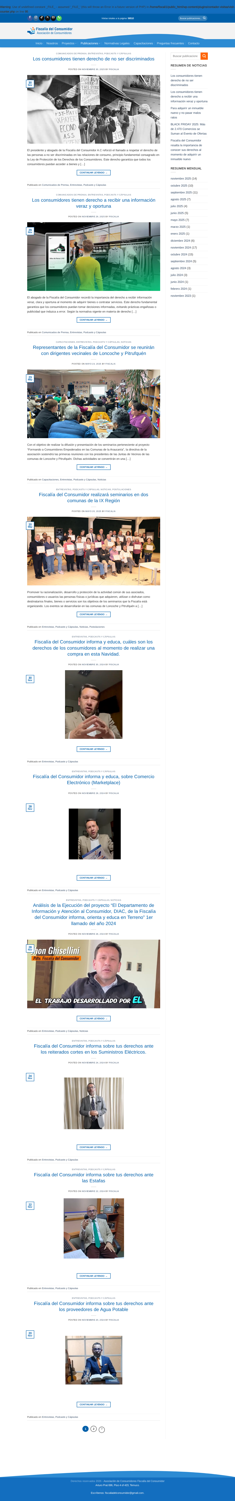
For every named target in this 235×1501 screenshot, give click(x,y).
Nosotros (52, 43)
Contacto (193, 43)
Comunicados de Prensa (71, 53)
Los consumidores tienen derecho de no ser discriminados (93, 58)
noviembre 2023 (181, 295)
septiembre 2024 (181, 261)
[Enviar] (204, 18)
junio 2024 (177, 282)
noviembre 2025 (181, 178)
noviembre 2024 (181, 247)
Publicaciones (89, 43)
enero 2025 (178, 233)
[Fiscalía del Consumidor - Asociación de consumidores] (49, 31)
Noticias (126, 342)
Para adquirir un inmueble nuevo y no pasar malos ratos (187, 113)
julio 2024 (177, 275)
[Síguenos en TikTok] (41, 18)
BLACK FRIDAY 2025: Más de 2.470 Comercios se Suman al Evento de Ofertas (189, 129)
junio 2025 (177, 213)
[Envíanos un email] (53, 18)
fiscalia (114, 69)
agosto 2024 (178, 268)
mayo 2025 (178, 220)
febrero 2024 (179, 288)
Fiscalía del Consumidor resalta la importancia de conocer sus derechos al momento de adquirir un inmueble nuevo (186, 150)
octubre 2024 (179, 254)
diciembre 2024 (180, 240)
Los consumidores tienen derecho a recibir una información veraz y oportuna (189, 96)
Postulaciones (121, 489)
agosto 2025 (178, 199)
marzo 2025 (178, 226)
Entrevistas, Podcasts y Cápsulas (109, 53)
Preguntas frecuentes (170, 43)
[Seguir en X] (47, 18)
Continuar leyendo (94, 172)
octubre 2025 (179, 185)
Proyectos (68, 43)
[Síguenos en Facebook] (30, 18)
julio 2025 (177, 206)
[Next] (102, 1430)
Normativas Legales (117, 43)
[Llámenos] (59, 18)
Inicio (39, 43)
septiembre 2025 (181, 192)
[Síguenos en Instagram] (36, 18)
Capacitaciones (143, 43)
